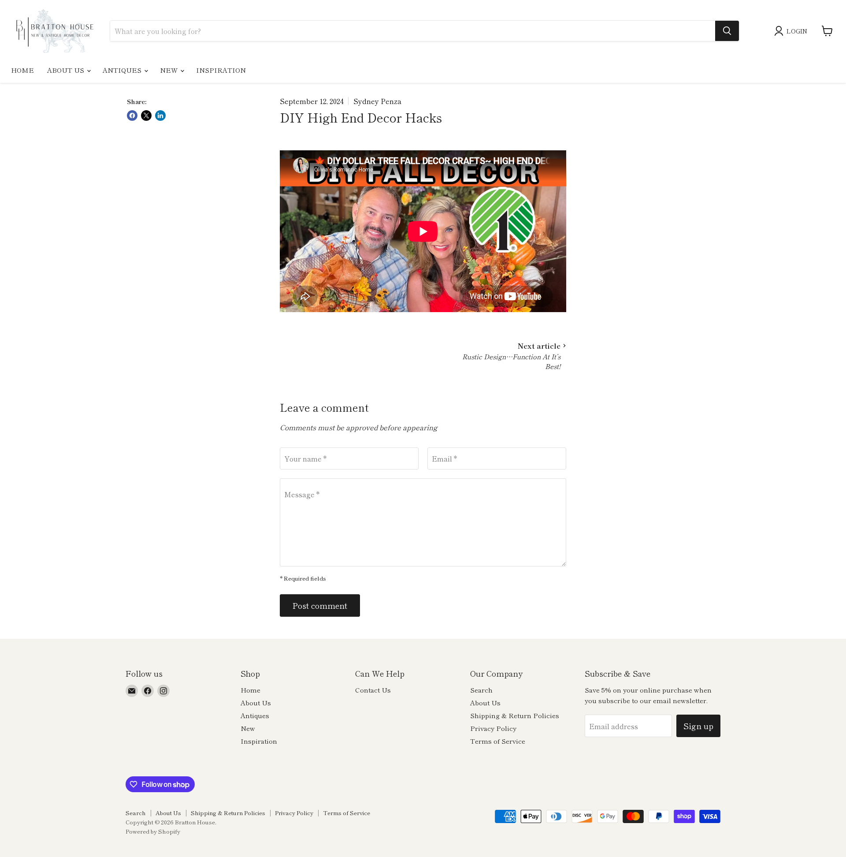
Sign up (698, 725)
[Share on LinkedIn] (160, 115)
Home (22, 70)
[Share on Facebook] (132, 115)
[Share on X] (146, 115)
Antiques (123, 70)
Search (481, 689)
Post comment (320, 605)
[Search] (727, 31)
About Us (66, 70)
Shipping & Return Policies (514, 715)
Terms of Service (497, 740)
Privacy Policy (493, 728)
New (169, 70)
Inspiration (221, 70)
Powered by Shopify (153, 831)
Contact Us (373, 689)
